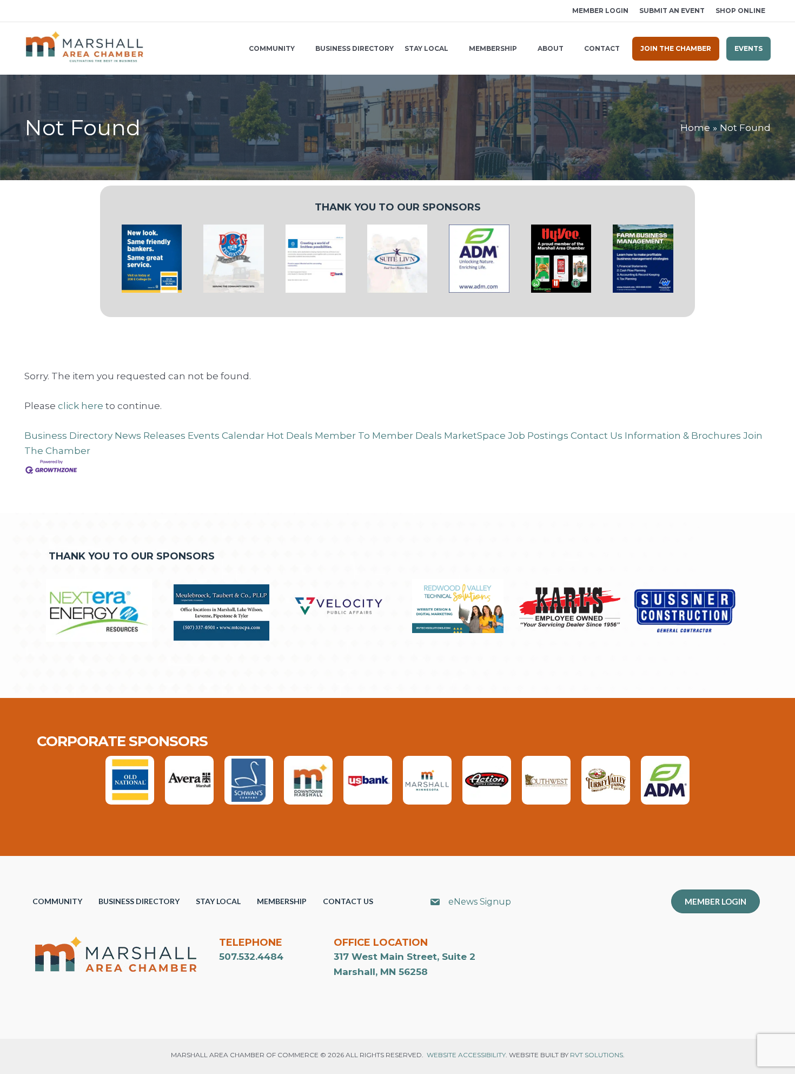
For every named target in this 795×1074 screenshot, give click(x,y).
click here (80, 405)
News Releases (150, 435)
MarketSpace (475, 435)
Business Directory (68, 435)
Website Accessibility (466, 1055)
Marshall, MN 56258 (381, 971)
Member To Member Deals (378, 435)
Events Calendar (226, 435)
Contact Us (596, 435)
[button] (28, 11)
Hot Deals (290, 435)
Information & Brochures (683, 435)
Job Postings (538, 435)
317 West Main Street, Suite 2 (404, 956)
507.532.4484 (251, 956)
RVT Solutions (596, 1055)
